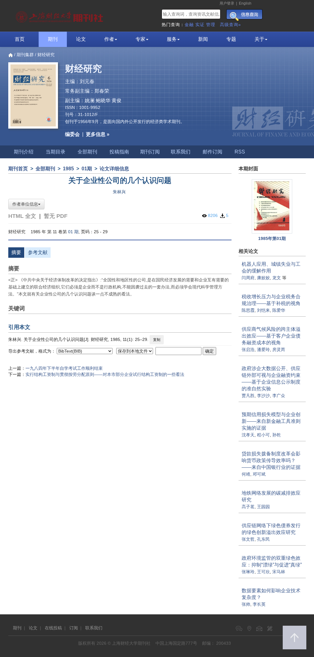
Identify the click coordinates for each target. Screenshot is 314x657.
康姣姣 (263, 277)
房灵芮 (278, 349)
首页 (20, 39)
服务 (172, 39)
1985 (68, 168)
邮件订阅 (212, 151)
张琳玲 (248, 571)
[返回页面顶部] (294, 637)
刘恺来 (263, 310)
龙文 (276, 277)
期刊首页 (18, 168)
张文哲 (248, 539)
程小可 (263, 434)
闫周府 (248, 277)
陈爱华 (278, 310)
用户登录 (227, 3)
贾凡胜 (248, 395)
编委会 (72, 134)
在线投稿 (53, 627)
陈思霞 (248, 310)
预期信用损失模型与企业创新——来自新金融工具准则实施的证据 (271, 421)
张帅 (246, 604)
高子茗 (248, 506)
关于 (259, 39)
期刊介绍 (23, 151)
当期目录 (55, 151)
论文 (81, 39)
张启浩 (248, 349)
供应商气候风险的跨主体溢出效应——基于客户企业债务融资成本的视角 (271, 336)
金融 (189, 24)
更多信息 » (97, 134)
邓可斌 (259, 474)
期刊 (53, 39)
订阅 (73, 627)
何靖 (246, 474)
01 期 (73, 231)
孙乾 (276, 434)
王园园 (263, 506)
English (245, 3)
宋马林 (278, 571)
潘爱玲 (263, 349)
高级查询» (230, 24)
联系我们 (180, 151)
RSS (240, 151)
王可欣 (263, 571)
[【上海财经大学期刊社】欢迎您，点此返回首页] (60, 15)
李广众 (278, 395)
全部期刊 (87, 151)
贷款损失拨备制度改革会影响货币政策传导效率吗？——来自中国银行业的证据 (271, 460)
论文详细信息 (114, 168)
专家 (140, 39)
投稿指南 (119, 151)
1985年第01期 (272, 238)
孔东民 (263, 539)
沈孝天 (248, 434)
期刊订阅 (150, 151)
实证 (200, 24)
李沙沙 (263, 395)
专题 (231, 39)
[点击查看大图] (272, 206)
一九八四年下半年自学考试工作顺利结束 (64, 368)
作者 (109, 39)
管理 (210, 24)
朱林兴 (119, 191)
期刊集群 (25, 54)
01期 (87, 168)
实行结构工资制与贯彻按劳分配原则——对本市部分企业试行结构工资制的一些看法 (104, 374)
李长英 (259, 604)
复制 (156, 340)
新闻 (203, 39)
